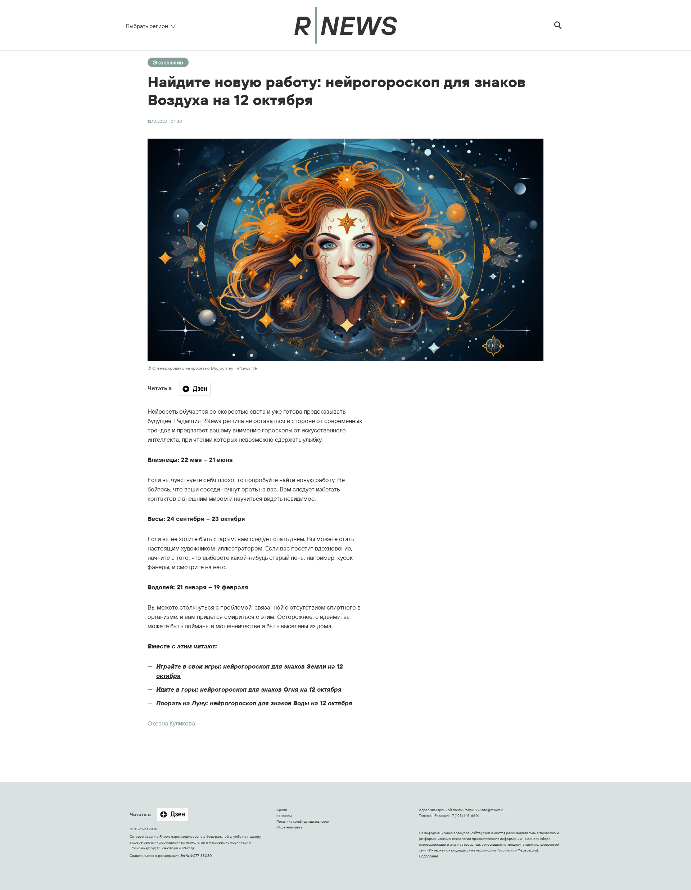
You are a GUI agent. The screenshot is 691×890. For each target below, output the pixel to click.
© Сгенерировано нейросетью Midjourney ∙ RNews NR (203, 368)
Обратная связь (289, 827)
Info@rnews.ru (493, 810)
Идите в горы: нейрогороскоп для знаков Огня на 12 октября (249, 689)
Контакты (284, 815)
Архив (281, 810)
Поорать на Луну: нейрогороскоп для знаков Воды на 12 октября (254, 703)
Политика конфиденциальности (302, 821)
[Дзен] (195, 389)
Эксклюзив (168, 62)
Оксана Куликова (171, 723)
